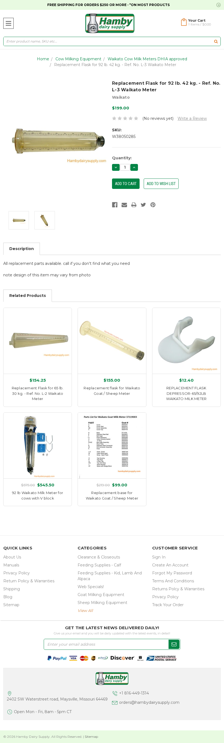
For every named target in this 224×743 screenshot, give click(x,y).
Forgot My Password (172, 573)
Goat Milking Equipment (101, 594)
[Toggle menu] (8, 23)
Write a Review (192, 118)
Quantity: (122, 157)
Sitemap (11, 604)
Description (21, 248)
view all (85, 610)
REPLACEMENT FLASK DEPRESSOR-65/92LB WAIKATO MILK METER (186, 393)
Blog (7, 596)
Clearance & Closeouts (99, 557)
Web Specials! (91, 586)
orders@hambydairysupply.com (149, 702)
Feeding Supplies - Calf (99, 565)
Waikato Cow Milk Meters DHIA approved (147, 58)
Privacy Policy (16, 573)
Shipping (11, 588)
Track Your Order (168, 604)
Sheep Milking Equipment (102, 602)
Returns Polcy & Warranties (178, 588)
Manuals (11, 565)
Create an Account (170, 565)
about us (12, 557)
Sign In (159, 557)
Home (43, 58)
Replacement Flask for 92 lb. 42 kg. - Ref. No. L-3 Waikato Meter (115, 64)
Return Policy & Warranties (28, 580)
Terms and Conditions (173, 580)
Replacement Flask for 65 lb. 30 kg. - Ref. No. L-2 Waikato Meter (38, 393)
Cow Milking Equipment (78, 58)
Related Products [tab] (27, 295)
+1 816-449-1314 (134, 693)
